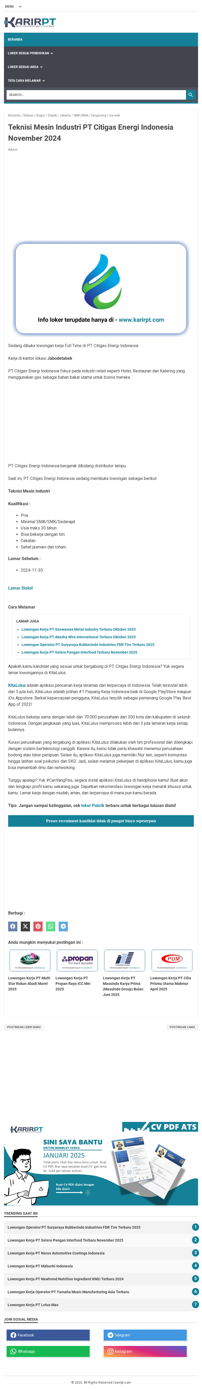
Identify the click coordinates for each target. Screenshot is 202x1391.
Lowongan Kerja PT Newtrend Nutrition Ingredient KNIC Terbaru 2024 (66, 1279)
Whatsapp (25, 1351)
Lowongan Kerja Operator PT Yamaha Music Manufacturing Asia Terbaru (68, 1292)
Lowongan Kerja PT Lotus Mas (33, 1305)
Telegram (121, 1335)
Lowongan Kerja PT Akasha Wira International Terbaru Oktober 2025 (79, 637)
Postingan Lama (182, 1027)
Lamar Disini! (20, 588)
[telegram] (63, 926)
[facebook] (12, 926)
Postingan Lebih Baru (24, 1027)
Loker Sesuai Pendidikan (28, 53)
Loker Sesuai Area (23, 67)
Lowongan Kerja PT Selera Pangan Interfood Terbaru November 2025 (79, 652)
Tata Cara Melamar (24, 80)
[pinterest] (38, 926)
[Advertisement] (101, 195)
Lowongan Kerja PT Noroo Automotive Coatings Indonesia (56, 1253)
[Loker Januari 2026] (30, 22)
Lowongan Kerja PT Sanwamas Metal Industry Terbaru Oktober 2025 (79, 629)
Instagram (122, 1351)
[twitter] (25, 926)
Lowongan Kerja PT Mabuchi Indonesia (40, 1266)
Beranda (15, 39)
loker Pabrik (92, 805)
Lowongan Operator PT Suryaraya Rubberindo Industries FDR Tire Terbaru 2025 (88, 645)
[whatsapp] (50, 926)
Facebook (25, 1335)
